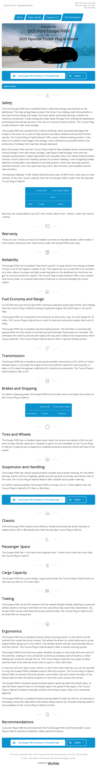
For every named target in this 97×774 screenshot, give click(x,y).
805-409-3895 (89, 8)
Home (19, 17)
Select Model (34, 17)
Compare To (52, 17)
